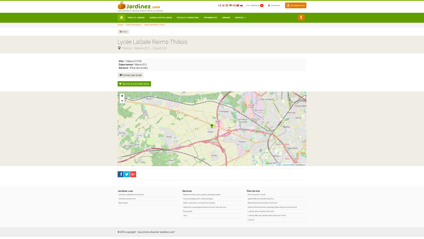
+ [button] (122, 96)
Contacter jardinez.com (127, 199)
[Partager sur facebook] (121, 174)
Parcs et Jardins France (256, 195)
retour (124, 32)
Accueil (120, 25)
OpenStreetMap (289, 164)
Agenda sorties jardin (161, 18)
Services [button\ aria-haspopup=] (239, 18)
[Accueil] (121, 17)
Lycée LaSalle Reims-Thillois (154, 25)
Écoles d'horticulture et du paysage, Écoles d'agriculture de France (272, 207)
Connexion (275, 5)
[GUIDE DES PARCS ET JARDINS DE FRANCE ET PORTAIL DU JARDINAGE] (140, 5)
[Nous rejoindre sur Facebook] (301, 17)
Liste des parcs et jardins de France (261, 211)
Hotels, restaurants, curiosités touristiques (199, 203)
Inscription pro (297, 5)
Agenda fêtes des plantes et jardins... (261, 199)
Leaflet (278, 164)
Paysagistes (187, 211)
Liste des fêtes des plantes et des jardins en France (267, 215)
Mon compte (123, 203)
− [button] (122, 101)
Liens (185, 215)
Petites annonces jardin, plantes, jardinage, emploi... (202, 195)
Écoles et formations (188, 18)
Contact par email (131, 75)
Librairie (226, 18)
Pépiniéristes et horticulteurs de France (262, 203)
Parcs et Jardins (136, 18)
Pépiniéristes (210, 18)
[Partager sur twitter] (127, 174)
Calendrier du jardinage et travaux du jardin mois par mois (204, 207)
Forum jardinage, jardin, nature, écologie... (198, 199)
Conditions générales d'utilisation (131, 195)
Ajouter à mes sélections (135, 83)
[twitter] (133, 174)
